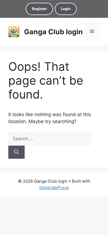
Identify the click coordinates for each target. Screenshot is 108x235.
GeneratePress (54, 187)
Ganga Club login (53, 32)
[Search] (16, 152)
